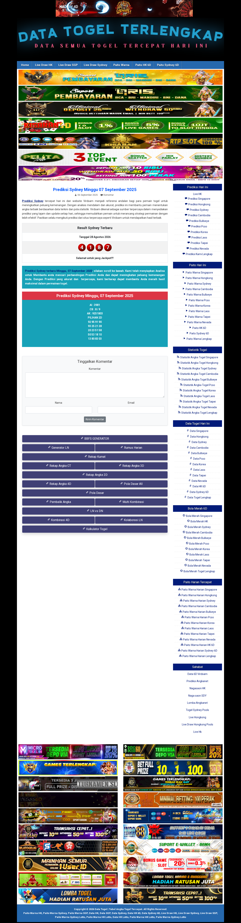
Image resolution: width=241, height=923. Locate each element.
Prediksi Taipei (199, 243)
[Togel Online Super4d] (120, 109)
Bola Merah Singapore (198, 515)
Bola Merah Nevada (199, 565)
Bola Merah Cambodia (198, 532)
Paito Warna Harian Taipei (198, 633)
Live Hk (197, 731)
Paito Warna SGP (78, 913)
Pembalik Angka (60, 502)
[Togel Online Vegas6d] (68, 800)
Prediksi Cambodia (199, 215)
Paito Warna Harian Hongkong (199, 595)
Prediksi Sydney (32, 200)
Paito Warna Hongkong (199, 278)
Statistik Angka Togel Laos (199, 396)
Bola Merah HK (199, 521)
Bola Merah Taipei (199, 560)
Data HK (93, 913)
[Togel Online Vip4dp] (173, 783)
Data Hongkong (199, 436)
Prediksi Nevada (199, 248)
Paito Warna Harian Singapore (199, 589)
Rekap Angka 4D (60, 484)
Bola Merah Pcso (199, 543)
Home (25, 65)
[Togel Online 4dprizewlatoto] (68, 864)
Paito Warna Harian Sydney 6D (199, 650)
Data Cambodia (198, 447)
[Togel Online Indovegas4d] (173, 896)
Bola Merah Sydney (199, 527)
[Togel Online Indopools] (173, 864)
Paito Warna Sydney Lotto (70, 917)
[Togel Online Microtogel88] (68, 751)
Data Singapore (198, 430)
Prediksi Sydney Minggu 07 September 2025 (95, 189)
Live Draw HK (43, 65)
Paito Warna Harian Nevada (198, 639)
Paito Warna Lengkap (199, 338)
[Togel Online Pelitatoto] (120, 157)
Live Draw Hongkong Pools (197, 724)
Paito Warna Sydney (199, 283)
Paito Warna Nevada (199, 322)
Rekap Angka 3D (133, 466)
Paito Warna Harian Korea (199, 622)
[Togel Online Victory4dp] (68, 767)
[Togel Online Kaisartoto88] (68, 880)
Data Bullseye (199, 453)
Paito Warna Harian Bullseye (199, 611)
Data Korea (199, 464)
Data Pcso (199, 458)
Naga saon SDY (197, 695)
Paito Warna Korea (199, 305)
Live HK (197, 194)
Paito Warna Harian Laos (199, 628)
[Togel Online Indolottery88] (173, 832)
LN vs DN (96, 511)
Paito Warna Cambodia (199, 289)
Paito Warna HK (32, 913)
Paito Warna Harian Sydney (199, 600)
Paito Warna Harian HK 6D (199, 644)
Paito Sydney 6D (168, 65)
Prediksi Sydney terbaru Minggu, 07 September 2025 (58, 270)
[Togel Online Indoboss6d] (173, 751)
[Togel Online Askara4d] (68, 816)
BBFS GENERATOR (96, 438)
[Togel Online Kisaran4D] (120, 125)
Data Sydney (199, 442)
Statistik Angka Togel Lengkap (199, 412)
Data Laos (199, 469)
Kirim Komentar (95, 419)
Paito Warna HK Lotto (98, 917)
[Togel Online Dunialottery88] (173, 800)
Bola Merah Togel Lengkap (199, 571)
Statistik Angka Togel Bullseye (199, 379)
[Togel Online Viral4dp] (120, 173)
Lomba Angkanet (197, 702)
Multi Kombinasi (133, 502)
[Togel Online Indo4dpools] (68, 896)
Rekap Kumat (96, 456)
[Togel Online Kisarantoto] (120, 141)
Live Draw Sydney (95, 65)
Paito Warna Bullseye (199, 294)
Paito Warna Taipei (199, 316)
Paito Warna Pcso (199, 300)
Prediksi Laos (199, 237)
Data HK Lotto (120, 917)
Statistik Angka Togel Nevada (199, 407)
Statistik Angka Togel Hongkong (199, 362)
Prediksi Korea (199, 232)
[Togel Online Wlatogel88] (68, 848)
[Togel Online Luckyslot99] (173, 767)
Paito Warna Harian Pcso (199, 617)
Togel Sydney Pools (197, 709)
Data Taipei (199, 475)
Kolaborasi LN (133, 520)
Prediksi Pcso (199, 226)
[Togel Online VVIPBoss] (120, 77)
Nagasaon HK (197, 688)
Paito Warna (121, 65)
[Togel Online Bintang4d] (68, 832)
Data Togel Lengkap (199, 497)
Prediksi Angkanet (197, 681)
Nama (58, 402)
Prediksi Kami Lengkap (199, 254)
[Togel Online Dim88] (120, 93)
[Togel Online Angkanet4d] (173, 848)
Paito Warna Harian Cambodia (199, 606)
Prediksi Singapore (199, 198)
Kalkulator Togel (96, 529)
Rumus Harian (132, 447)
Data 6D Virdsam (197, 673)
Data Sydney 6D (199, 492)
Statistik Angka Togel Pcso (199, 385)
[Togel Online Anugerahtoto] (173, 816)
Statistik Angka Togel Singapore (199, 357)
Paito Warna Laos (199, 311)
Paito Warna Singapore (199, 272)
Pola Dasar (96, 493)
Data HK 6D (199, 486)
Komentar (109, 195)
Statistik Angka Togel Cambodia (199, 373)
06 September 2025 (88, 195)
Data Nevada (199, 480)
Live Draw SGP (68, 65)
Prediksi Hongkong (199, 204)
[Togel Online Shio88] (173, 880)
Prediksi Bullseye (199, 220)
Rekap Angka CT (60, 466)
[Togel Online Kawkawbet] (68, 783)
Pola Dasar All (133, 484)
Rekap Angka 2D (96, 475)
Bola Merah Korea (199, 549)
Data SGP (105, 913)
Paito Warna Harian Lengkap (199, 656)
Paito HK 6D (143, 65)
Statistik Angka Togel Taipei (199, 401)
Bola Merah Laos (199, 554)
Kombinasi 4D (59, 520)
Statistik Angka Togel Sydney (199, 368)
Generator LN (60, 447)
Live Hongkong (197, 717)
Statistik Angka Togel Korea (199, 390)
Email (131, 402)
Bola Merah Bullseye (199, 537)
